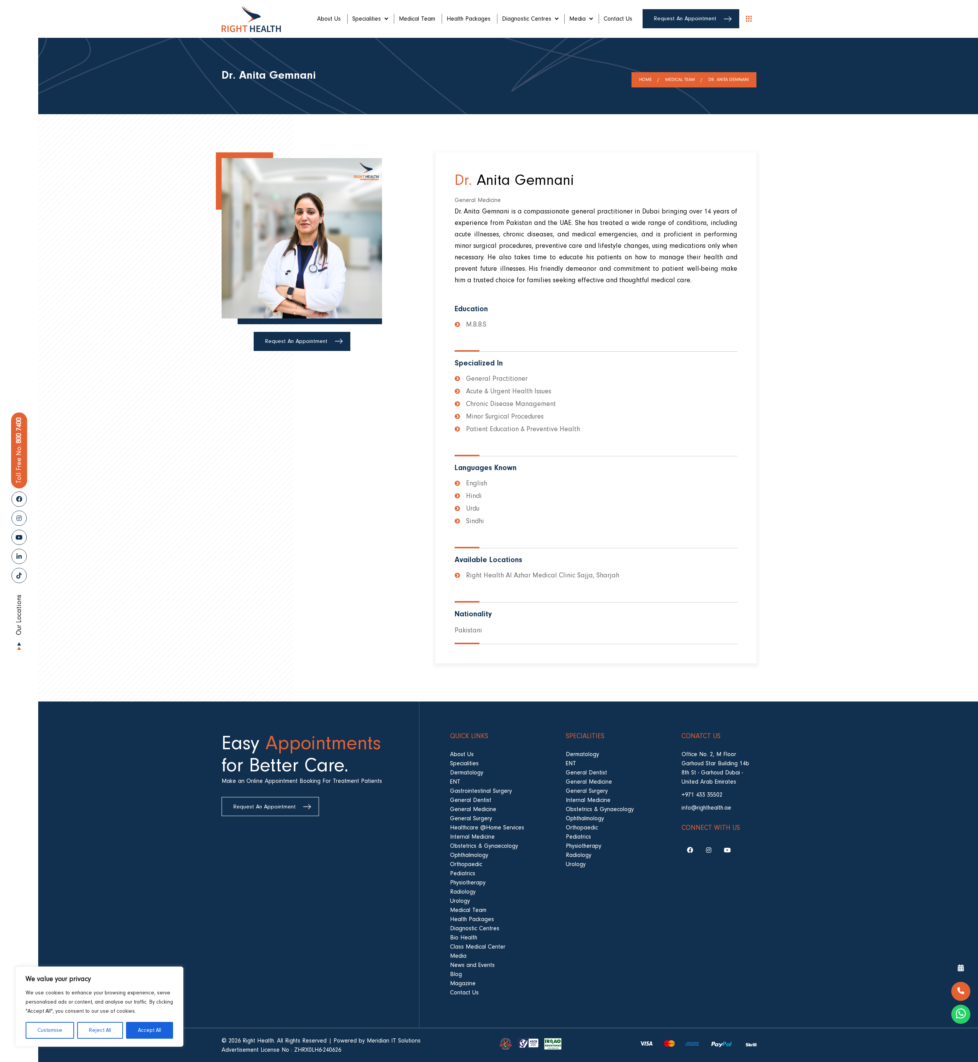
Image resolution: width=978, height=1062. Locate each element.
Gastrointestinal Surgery (481, 790)
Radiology (463, 891)
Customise (49, 1030)
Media (577, 18)
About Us (329, 18)
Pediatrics (462, 873)
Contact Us (618, 18)
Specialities (366, 18)
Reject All (100, 1030)
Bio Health (463, 937)
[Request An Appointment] (960, 968)
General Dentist (470, 800)
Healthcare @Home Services (487, 827)
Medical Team (417, 18)
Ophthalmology (469, 855)
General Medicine (473, 809)
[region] (99, 1007)
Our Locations (19, 615)
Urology (460, 900)
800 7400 (19, 450)
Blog (456, 974)
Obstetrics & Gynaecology (484, 845)
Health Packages (469, 18)
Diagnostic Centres (526, 18)
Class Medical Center (477, 946)
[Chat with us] (960, 1014)
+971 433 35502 (702, 794)
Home (645, 79)
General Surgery (471, 818)
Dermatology (466, 772)
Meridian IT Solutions (394, 1040)
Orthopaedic (466, 864)
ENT (455, 781)
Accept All (149, 1030)
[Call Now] (960, 991)
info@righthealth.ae (706, 807)
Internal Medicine (472, 836)
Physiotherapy (468, 882)
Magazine (463, 983)
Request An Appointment (685, 18)
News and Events (472, 965)
